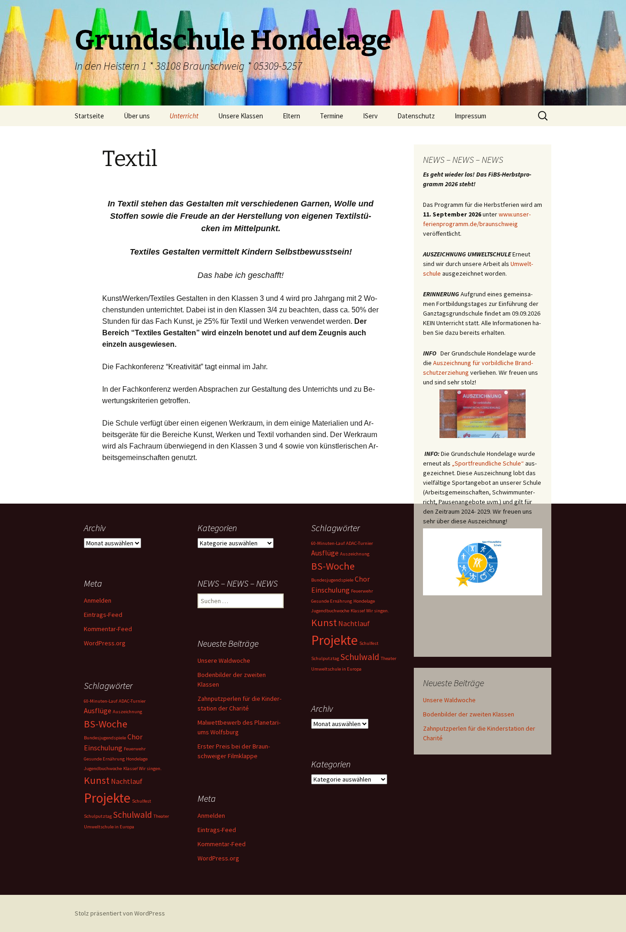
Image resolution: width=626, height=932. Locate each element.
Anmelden (97, 600)
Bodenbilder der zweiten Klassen (468, 714)
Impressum (470, 115)
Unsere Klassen (240, 115)
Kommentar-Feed (108, 629)
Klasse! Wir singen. (370, 611)
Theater (388, 658)
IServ (370, 115)
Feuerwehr (362, 591)
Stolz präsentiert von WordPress (120, 913)
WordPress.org (105, 643)
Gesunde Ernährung (331, 601)
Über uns (137, 115)
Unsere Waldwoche (449, 700)
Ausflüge (325, 552)
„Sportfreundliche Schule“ (488, 463)
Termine (331, 115)
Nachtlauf (354, 623)
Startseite (89, 115)
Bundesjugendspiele (332, 580)
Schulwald (359, 656)
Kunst (324, 622)
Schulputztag (325, 658)
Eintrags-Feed (103, 614)
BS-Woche (333, 566)
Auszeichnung (354, 554)
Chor (362, 578)
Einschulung (330, 589)
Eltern (291, 115)
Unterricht (184, 115)
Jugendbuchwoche (330, 611)
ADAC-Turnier (359, 543)
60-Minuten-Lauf (328, 543)
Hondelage (364, 601)
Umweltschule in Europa (336, 669)
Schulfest (369, 643)
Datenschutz (416, 115)
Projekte (334, 640)
